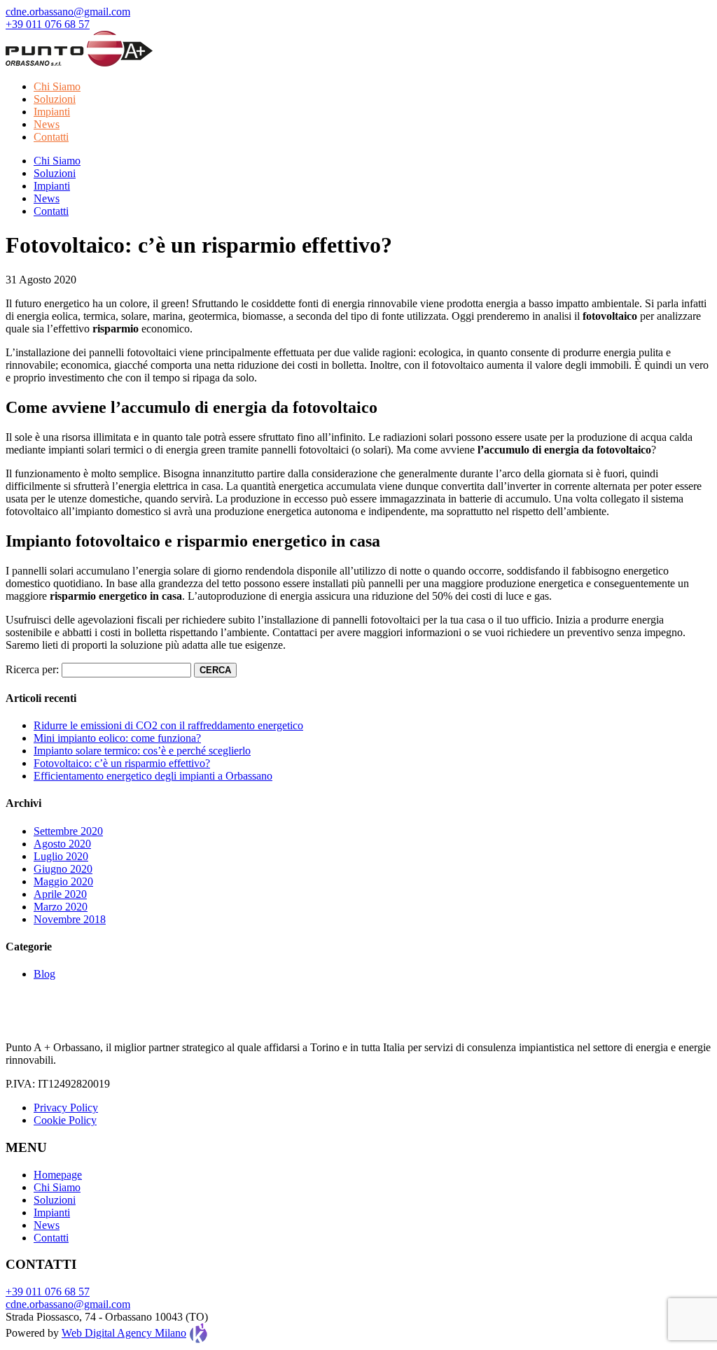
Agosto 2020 (62, 844)
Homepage (58, 1175)
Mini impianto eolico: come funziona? (117, 738)
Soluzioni (55, 99)
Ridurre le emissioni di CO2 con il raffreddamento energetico (168, 725)
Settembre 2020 (68, 831)
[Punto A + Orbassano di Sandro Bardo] (79, 63)
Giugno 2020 (63, 869)
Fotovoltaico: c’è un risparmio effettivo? (122, 763)
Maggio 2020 (63, 881)
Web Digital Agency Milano (124, 1333)
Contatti (51, 137)
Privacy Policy (66, 1107)
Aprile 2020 (60, 894)
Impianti (52, 112)
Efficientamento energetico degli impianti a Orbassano (153, 776)
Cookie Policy (65, 1120)
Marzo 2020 (61, 907)
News (47, 124)
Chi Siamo (57, 86)
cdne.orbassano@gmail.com (68, 11)
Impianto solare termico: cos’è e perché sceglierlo (142, 751)
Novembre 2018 (70, 919)
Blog (44, 974)
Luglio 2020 (61, 856)
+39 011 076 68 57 (48, 24)
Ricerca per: (32, 669)
